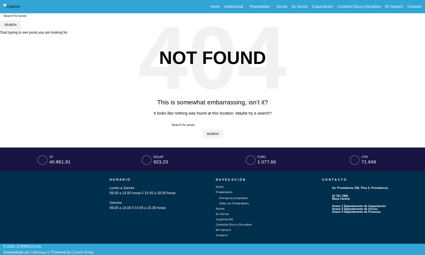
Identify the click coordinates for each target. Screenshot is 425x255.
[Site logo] (11, 6)
